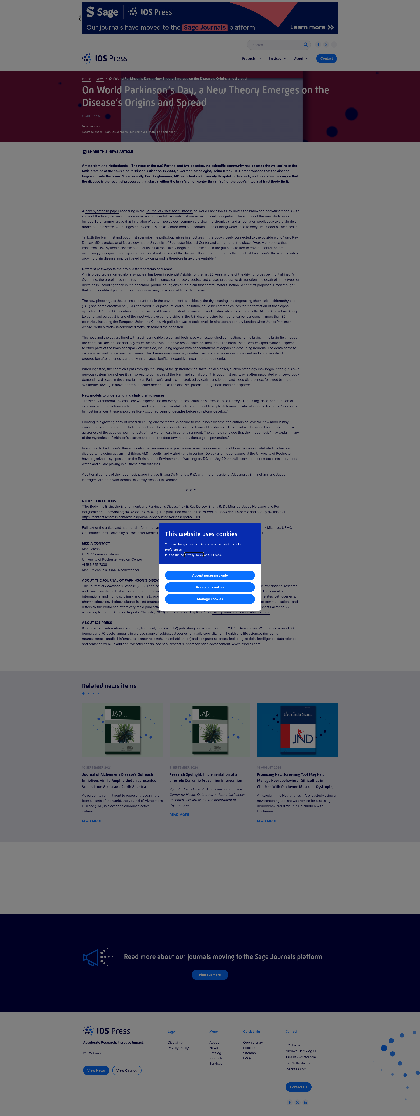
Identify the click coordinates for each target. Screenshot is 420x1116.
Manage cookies (210, 599)
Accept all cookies (210, 587)
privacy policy (194, 555)
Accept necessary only (210, 575)
